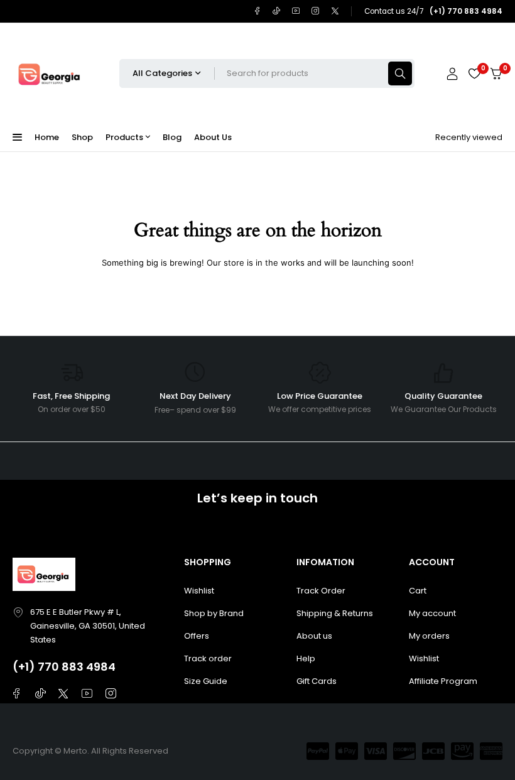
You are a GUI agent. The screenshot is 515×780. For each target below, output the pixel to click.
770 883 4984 (77, 666)
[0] (496, 73)
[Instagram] (316, 11)
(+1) (25, 666)
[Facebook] (257, 11)
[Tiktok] (277, 11)
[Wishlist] (474, 73)
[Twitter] (335, 11)
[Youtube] (296, 11)
